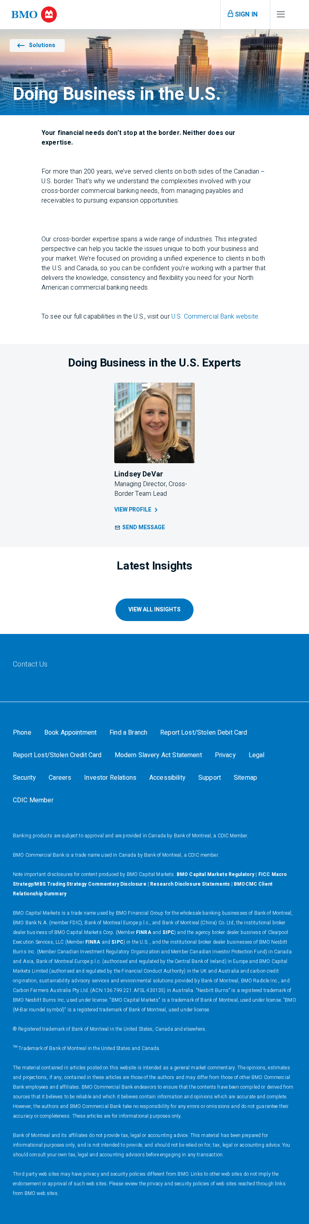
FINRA (143, 932)
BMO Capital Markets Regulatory (216, 874)
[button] (139, 527)
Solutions (42, 45)
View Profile (132, 509)
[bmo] (34, 14)
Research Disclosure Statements (190, 884)
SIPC (169, 932)
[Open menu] (281, 16)
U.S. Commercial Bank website (214, 316)
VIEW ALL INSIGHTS (154, 609)
